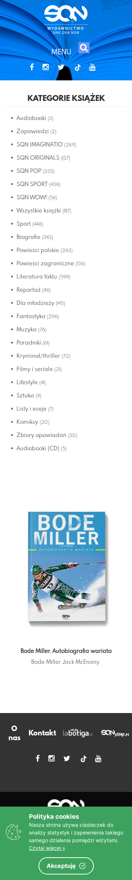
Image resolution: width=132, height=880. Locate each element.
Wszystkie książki (38, 210)
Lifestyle (27, 382)
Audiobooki (31, 117)
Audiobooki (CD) (37, 448)
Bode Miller (46, 661)
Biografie (28, 236)
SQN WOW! (31, 197)
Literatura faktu (36, 276)
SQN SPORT (32, 184)
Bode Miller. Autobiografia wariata (66, 650)
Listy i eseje (31, 408)
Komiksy (27, 421)
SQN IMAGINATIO (39, 144)
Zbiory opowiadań (41, 435)
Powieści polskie (37, 250)
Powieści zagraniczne (45, 263)
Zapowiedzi (32, 131)
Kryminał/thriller (38, 355)
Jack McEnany (80, 661)
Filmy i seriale (34, 368)
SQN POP (28, 170)
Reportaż (28, 289)
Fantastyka (30, 316)
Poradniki (28, 342)
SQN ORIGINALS (37, 157)
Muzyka (26, 329)
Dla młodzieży (35, 302)
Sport (23, 223)
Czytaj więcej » (47, 848)
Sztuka (25, 395)
